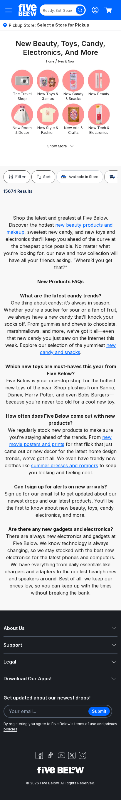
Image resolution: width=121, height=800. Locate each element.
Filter (20, 176)
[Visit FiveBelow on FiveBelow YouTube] (61, 755)
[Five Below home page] (28, 10)
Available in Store (83, 177)
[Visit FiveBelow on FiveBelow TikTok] (50, 755)
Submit (99, 711)
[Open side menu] (9, 10)
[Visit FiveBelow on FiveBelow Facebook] (39, 755)
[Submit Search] (80, 10)
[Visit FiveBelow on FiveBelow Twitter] (71, 755)
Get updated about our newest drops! (47, 698)
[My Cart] (108, 10)
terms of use (85, 724)
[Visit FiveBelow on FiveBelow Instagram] (82, 755)
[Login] (95, 10)
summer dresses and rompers (64, 465)
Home (50, 61)
